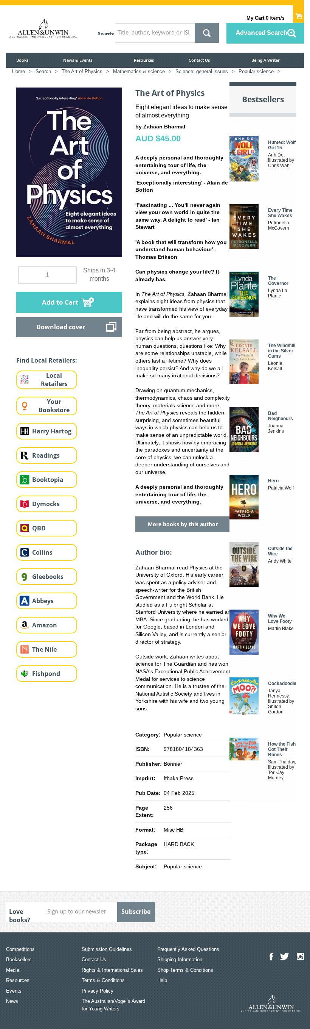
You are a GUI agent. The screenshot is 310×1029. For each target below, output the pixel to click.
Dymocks (46, 504)
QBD (39, 528)
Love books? (19, 914)
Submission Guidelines (107, 949)
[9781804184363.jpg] (69, 172)
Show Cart (298, 13)
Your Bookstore (54, 405)
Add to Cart (60, 302)
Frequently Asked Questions (188, 949)
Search (105, 33)
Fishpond (46, 673)
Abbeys (43, 601)
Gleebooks (48, 576)
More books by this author (183, 524)
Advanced (261, 32)
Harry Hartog (51, 431)
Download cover (60, 327)
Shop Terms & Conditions (185, 970)
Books (22, 60)
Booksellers (19, 959)
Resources (144, 60)
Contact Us (199, 60)
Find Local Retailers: (46, 360)
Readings (46, 455)
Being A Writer (265, 60)
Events (14, 991)
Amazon (44, 625)
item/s (265, 17)
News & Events (77, 60)
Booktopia (48, 479)
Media (12, 970)
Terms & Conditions (103, 980)
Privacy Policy (97, 991)
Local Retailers (54, 379)
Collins (42, 552)
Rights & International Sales (112, 970)
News (12, 1001)
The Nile (44, 649)
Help (162, 980)
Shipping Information (179, 959)
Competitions (20, 949)
